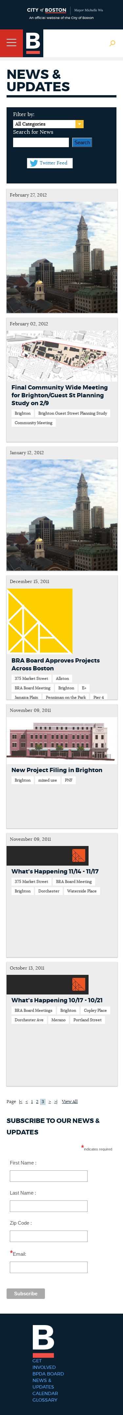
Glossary (44, 1400)
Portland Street (87, 1020)
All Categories (30, 124)
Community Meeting (33, 423)
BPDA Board (48, 1374)
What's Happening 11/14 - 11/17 (55, 872)
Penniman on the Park (66, 697)
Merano (58, 1020)
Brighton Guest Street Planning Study (72, 413)
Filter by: (23, 114)
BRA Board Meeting (33, 688)
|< (20, 1102)
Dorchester (48, 891)
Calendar (45, 1393)
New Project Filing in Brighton (56, 770)
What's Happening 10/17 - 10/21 (57, 1001)
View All (70, 1102)
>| (55, 1102)
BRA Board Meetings (33, 1010)
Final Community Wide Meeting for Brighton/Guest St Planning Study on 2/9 (59, 395)
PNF (68, 780)
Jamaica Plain (26, 697)
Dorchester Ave (29, 1020)
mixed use (47, 780)
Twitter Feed (53, 163)
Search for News (33, 132)
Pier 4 (98, 697)
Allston (62, 679)
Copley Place (95, 1010)
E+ (84, 688)
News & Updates (43, 1383)
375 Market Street (31, 679)
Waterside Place (82, 891)
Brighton (23, 413)
